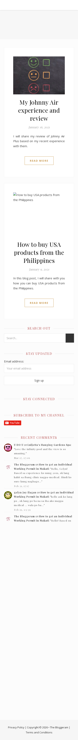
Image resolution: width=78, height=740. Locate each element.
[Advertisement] (39, 570)
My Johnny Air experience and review (39, 110)
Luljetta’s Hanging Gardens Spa (49, 444)
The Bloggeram (24, 464)
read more (39, 160)
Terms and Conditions (39, 732)
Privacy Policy (16, 727)
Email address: (14, 361)
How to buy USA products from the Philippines (39, 252)
